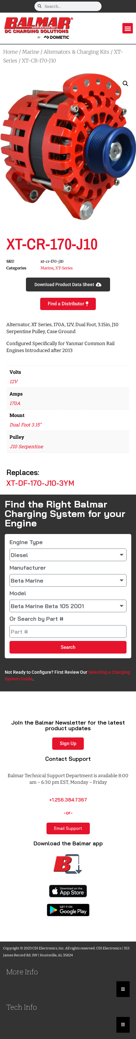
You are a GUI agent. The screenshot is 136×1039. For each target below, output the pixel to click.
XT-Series (64, 268)
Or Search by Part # (36, 618)
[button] (127, 28)
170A (14, 403)
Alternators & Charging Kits (76, 52)
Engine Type (26, 542)
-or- (68, 813)
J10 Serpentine (26, 446)
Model (17, 593)
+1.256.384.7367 (68, 800)
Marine (30, 52)
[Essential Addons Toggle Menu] (123, 989)
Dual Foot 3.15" (25, 424)
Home (10, 52)
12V (13, 381)
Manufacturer (27, 567)
